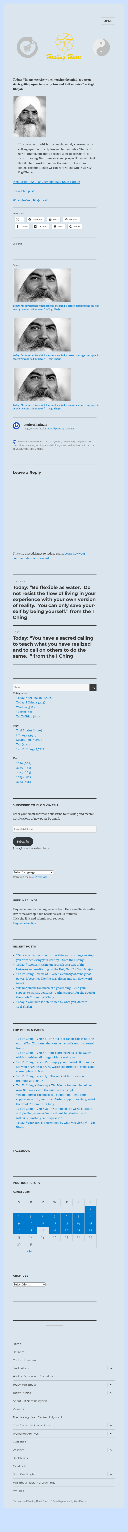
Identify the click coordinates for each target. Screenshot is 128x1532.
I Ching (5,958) (26, 735)
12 (54, 1223)
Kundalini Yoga (53, 445)
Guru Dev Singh (23, 1474)
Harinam (18, 1352)
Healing (30, 445)
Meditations (21, 1368)
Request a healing (24, 923)
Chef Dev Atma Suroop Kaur (31, 1425)
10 (30, 1223)
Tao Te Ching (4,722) (30, 749)
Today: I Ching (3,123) (30, 702)
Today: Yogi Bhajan (73, 441)
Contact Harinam (24, 1360)
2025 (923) (23, 767)
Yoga (26, 448)
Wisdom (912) (25, 707)
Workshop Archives (26, 1433)
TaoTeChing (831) (28, 716)
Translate (41, 877)
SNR (78, 445)
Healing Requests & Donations (33, 1376)
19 (54, 1230)
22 (90, 1230)
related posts (26, 191)
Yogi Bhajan (36, 448)
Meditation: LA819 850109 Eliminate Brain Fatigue (46, 181)
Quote (57, 441)
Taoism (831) (24, 711)
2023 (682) (23, 777)
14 (78, 1223)
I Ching (40, 445)
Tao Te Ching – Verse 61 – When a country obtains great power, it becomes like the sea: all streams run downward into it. (54, 978)
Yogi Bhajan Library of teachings (34, 1482)
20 (66, 1230)
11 (43, 1223)
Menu (108, 21)
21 (78, 1230)
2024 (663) (23, 772)
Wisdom (18, 1450)
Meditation (69, 445)
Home (17, 1343)
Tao (88, 445)
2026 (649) (23, 763)
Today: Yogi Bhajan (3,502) (34, 697)
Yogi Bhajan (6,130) (29, 730)
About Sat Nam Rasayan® (30, 1401)
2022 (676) (23, 781)
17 (30, 1230)
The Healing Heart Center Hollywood (37, 1417)
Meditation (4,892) (29, 739)
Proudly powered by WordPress (69, 1501)
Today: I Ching (22, 1392)
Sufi (83, 445)
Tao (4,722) (24, 744)
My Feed (18, 1490)
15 (90, 1223)
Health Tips (20, 1458)
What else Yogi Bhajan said (30, 200)
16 (18, 1230)
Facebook (21, 1150)
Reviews (18, 1409)
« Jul (29, 1251)
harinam (22, 441)
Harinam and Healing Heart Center (31, 1501)
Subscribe (23, 841)
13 (66, 1223)
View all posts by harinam (60, 428)
